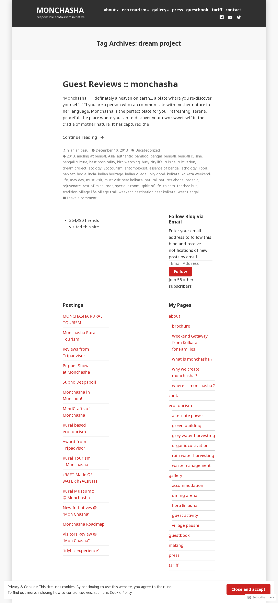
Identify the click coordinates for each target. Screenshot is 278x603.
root (109, 185)
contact (233, 9)
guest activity (185, 515)
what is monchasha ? (192, 359)
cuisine (170, 162)
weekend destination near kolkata (147, 191)
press (177, 9)
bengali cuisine (190, 156)
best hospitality (102, 162)
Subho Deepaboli (79, 382)
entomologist (136, 168)
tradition (70, 191)
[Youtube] (230, 17)
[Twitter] (237, 17)
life (65, 179)
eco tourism (134, 9)
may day (77, 179)
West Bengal (188, 191)
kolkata (173, 174)
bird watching (128, 162)
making (176, 545)
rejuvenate (72, 185)
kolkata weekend (196, 174)
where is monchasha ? (193, 385)
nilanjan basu (77, 150)
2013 (71, 156)
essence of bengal (164, 168)
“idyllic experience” (81, 550)
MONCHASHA (60, 10)
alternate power (187, 415)
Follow (180, 271)
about (110, 9)
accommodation (187, 485)
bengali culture (75, 162)
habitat (69, 174)
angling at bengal (91, 156)
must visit (94, 179)
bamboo (142, 156)
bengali (170, 156)
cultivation (186, 162)
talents (169, 185)
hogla (81, 174)
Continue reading (80, 137)
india (92, 174)
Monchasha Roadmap (84, 524)
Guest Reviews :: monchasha (120, 83)
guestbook (197, 9)
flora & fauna (184, 505)
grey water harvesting (193, 435)
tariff (217, 9)
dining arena (184, 495)
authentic (125, 156)
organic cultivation (190, 445)
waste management (191, 465)
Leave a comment (82, 198)
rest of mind (93, 185)
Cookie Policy (121, 592)
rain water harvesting (193, 455)
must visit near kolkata (123, 179)
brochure (181, 326)
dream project (74, 168)
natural (151, 179)
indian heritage (110, 174)
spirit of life (151, 185)
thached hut (187, 185)
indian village (136, 174)
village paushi (185, 525)
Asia (111, 156)
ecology (95, 168)
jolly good (157, 174)
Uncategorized (147, 150)
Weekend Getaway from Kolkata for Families (190, 342)
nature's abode (171, 179)
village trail (107, 191)
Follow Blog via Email (186, 219)
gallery (159, 9)
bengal (156, 156)
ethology (189, 168)
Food (203, 168)
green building (186, 425)
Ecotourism (113, 168)
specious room (127, 185)
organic (192, 179)
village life (87, 191)
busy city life (152, 162)
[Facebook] (222, 17)
